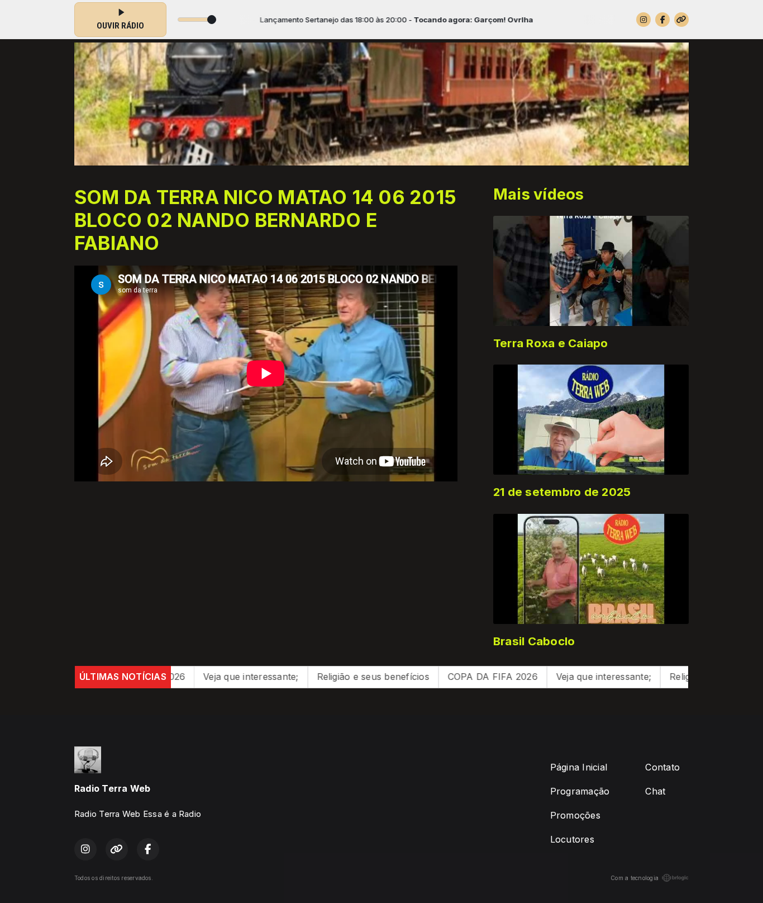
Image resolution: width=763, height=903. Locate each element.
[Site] (681, 19)
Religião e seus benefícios (313, 676)
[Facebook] (662, 19)
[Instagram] (643, 19)
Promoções (575, 815)
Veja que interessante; (191, 676)
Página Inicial (578, 767)
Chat (655, 791)
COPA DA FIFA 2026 (433, 676)
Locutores (572, 839)
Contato (662, 767)
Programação (580, 791)
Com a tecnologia (635, 877)
